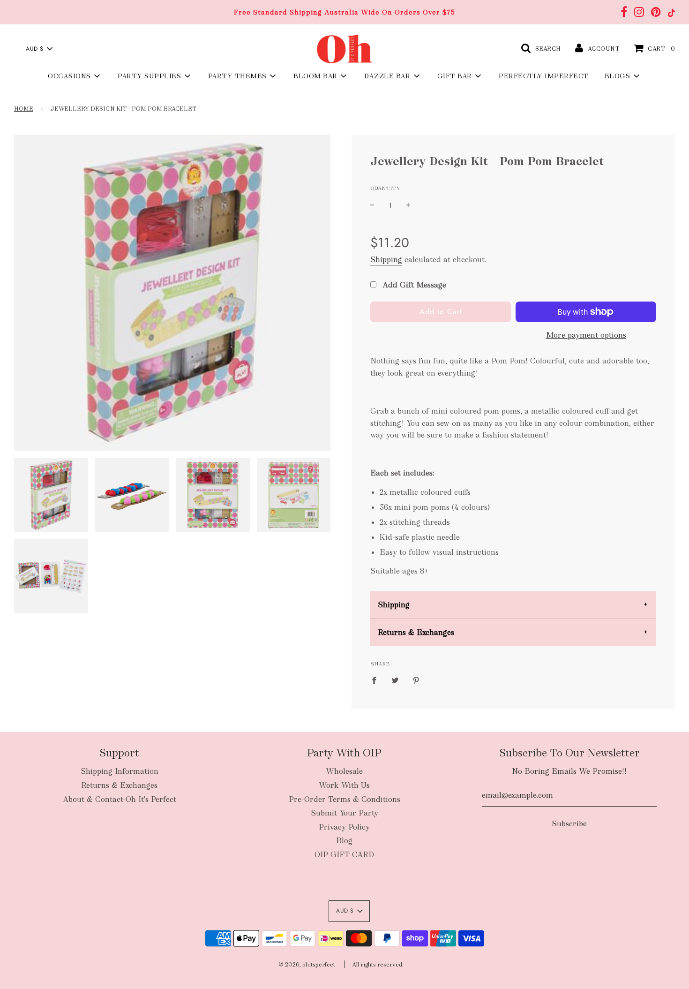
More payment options (586, 335)
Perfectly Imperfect (544, 76)
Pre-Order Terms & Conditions (344, 799)
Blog (344, 841)
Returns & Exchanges (416, 632)
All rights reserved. (378, 964)
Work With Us (344, 785)
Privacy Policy (344, 827)
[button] (38, 48)
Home (23, 109)
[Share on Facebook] (376, 680)
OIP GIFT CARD (344, 855)
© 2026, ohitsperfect (306, 964)
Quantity (385, 188)
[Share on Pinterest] (416, 680)
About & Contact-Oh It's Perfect (119, 799)
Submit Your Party (344, 813)
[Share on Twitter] (395, 680)
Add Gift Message (413, 285)
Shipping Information (119, 771)
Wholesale (344, 771)
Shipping (386, 259)
